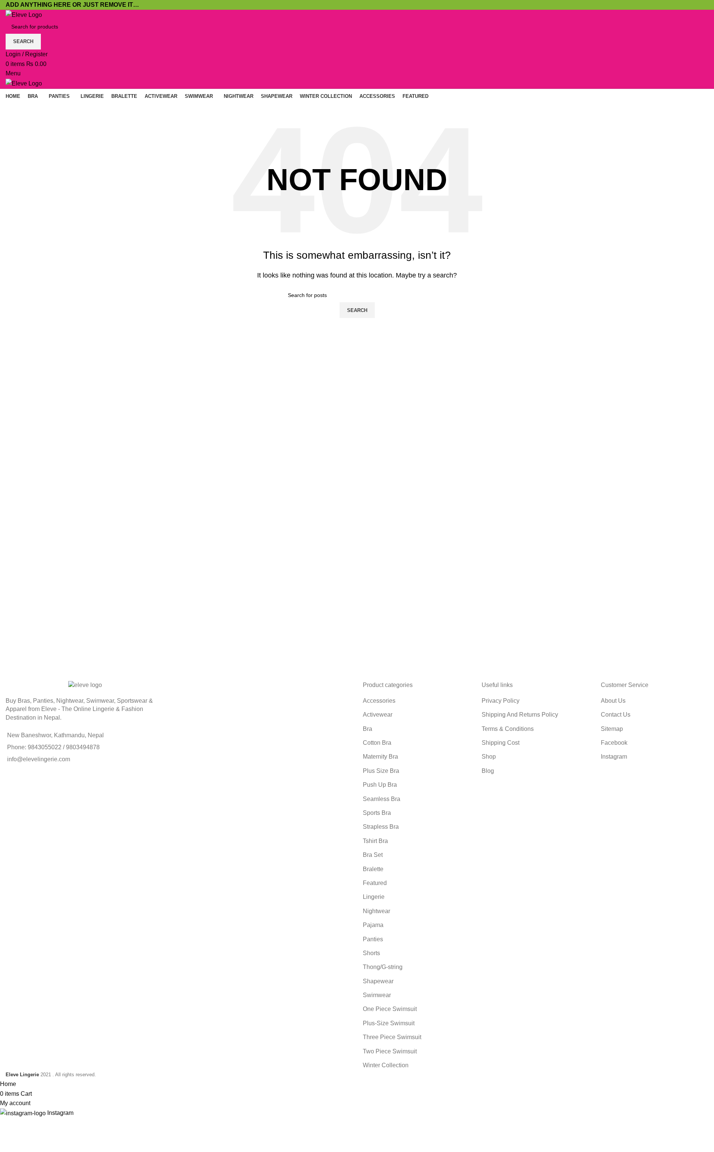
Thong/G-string (383, 967)
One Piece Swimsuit (390, 1009)
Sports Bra (377, 813)
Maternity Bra (380, 756)
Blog (488, 771)
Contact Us (615, 714)
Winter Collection (386, 1065)
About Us (613, 701)
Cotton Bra (377, 743)
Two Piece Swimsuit (390, 1051)
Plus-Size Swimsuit (389, 1023)
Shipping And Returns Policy (520, 714)
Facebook (614, 743)
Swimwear (377, 995)
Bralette (373, 869)
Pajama (373, 925)
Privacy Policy (500, 701)
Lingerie (374, 897)
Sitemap (612, 729)
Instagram (614, 756)
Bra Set (373, 855)
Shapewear (378, 981)
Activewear (377, 714)
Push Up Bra (380, 785)
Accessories (379, 701)
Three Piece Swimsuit (392, 1037)
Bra (367, 729)
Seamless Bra (381, 799)
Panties (373, 939)
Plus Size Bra (381, 771)
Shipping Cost (500, 743)
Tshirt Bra (375, 841)
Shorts (371, 953)
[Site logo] (24, 14)
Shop (489, 756)
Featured (375, 883)
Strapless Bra (381, 827)
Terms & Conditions (508, 729)
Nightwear (376, 911)
